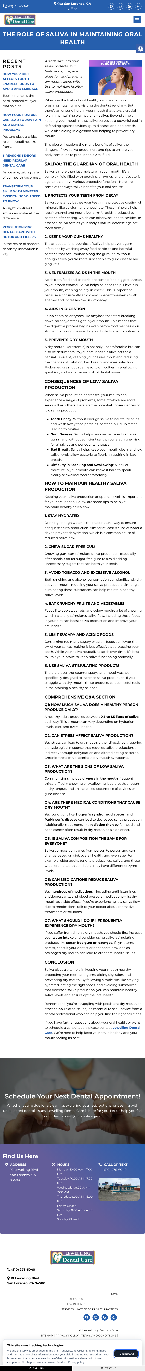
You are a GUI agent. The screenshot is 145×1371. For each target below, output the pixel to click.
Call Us (38, 1368)
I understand (126, 1353)
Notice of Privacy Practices (97, 1309)
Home (114, 1293)
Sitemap (47, 1335)
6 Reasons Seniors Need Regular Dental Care (19, 160)
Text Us (110, 1368)
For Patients (76, 1304)
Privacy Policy (67, 1335)
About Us (76, 1299)
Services (67, 1309)
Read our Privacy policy (70, 1362)
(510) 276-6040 (17, 6)
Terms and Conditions (98, 1335)
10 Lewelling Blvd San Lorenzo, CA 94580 (24, 1175)
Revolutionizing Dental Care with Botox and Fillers (19, 232)
